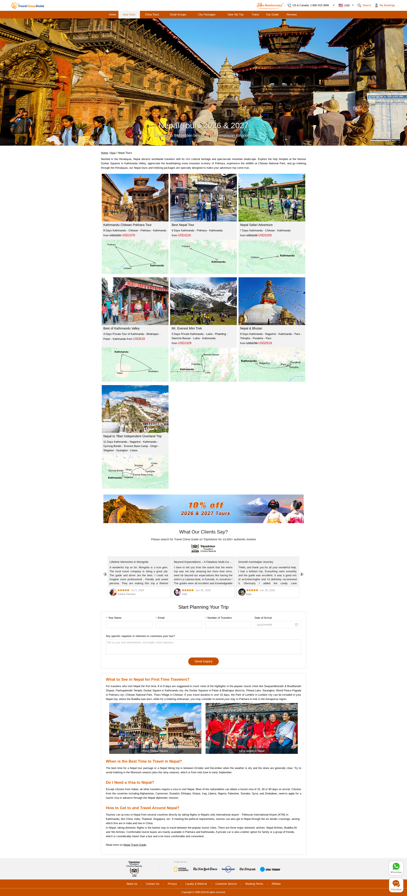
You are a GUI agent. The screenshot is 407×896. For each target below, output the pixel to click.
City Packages (206, 14)
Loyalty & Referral (196, 883)
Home (112, 14)
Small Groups (178, 14)
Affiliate (276, 883)
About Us (131, 883)
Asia (112, 152)
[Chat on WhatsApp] (396, 868)
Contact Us (152, 883)
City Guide (272, 14)
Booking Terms (254, 883)
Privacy (172, 883)
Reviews (292, 14)
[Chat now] (396, 885)
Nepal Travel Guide (134, 844)
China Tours (152, 14)
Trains (255, 14)
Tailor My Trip (235, 14)
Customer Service (226, 883)
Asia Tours (129, 14)
